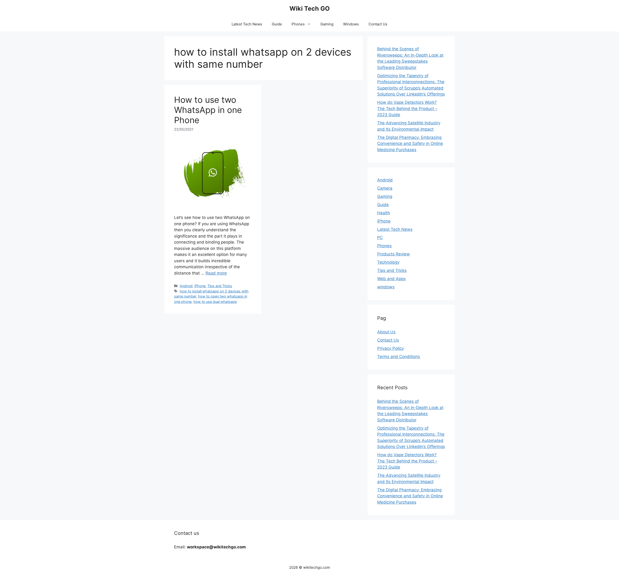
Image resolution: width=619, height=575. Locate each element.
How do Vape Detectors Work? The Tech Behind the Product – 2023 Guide (407, 108)
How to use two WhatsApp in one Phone (208, 110)
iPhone (200, 286)
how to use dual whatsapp (215, 301)
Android (186, 286)
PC (380, 237)
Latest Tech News (247, 24)
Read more (216, 273)
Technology (388, 262)
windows (386, 286)
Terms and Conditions (398, 356)
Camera (384, 188)
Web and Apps (391, 278)
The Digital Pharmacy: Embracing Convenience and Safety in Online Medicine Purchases (410, 143)
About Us (386, 331)
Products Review (393, 254)
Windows (351, 24)
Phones (298, 24)
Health (383, 212)
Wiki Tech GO (309, 8)
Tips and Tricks (219, 286)
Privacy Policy (390, 348)
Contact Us (377, 24)
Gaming (326, 24)
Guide (277, 24)
